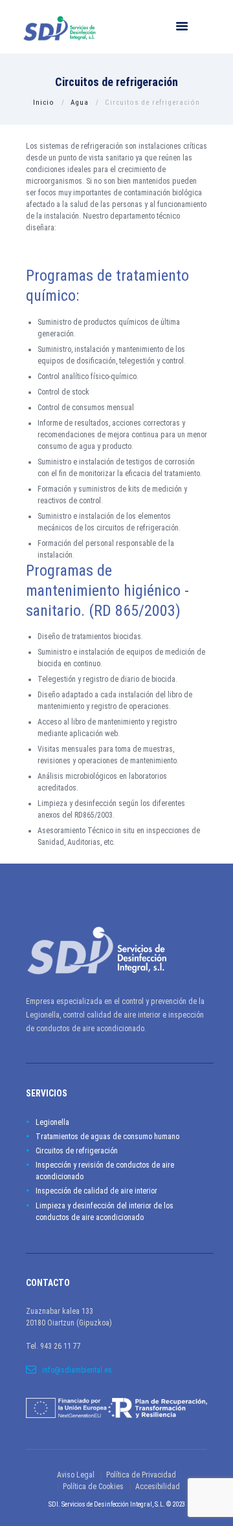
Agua (80, 102)
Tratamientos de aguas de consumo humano (107, 1136)
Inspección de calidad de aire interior (96, 1190)
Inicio (43, 102)
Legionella (52, 1122)
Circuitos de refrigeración (77, 1150)
